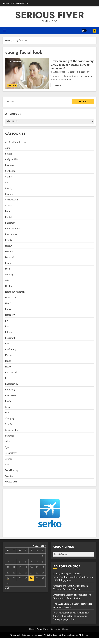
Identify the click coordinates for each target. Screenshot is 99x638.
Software (9, 435)
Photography (11, 383)
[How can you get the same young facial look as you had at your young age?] (27, 73)
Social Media (11, 430)
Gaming (9, 274)
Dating (8, 211)
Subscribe (94, 31)
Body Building (12, 159)
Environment (11, 234)
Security (9, 407)
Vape (7, 464)
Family (8, 245)
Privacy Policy (42, 629)
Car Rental (10, 170)
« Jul (7, 588)
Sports (8, 447)
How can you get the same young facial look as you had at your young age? (72, 64)
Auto (7, 147)
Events (8, 240)
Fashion (9, 251)
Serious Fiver (49, 15)
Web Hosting (11, 470)
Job (6, 320)
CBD (7, 182)
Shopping (10, 418)
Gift (7, 280)
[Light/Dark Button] (84, 30)
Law (7, 326)
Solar (7, 441)
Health (8, 286)
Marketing (10, 349)
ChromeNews (69, 634)
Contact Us (55, 629)
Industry (9, 309)
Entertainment (12, 228)
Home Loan (10, 297)
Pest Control (11, 372)
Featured (9, 257)
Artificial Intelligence (15, 142)
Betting (9, 153)
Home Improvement (15, 291)
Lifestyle (9, 332)
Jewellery (10, 314)
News (8, 366)
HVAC (8, 303)
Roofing (9, 401)
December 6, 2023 (77, 72)
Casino (8, 176)
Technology (10, 452)
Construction (11, 199)
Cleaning (9, 194)
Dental (8, 217)
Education (10, 222)
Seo (7, 412)
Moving (9, 355)
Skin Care (12, 85)
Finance (9, 263)
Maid (7, 343)
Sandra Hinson (59, 72)
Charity (9, 188)
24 (8, 578)
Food (7, 268)
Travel (8, 458)
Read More (57, 85)
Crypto (8, 205)
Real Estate (10, 395)
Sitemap (65, 629)
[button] (4, 30)
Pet (6, 378)
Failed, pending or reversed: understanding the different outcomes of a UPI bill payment (73, 577)
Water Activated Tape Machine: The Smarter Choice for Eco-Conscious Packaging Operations (71, 616)
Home (32, 629)
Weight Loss (11, 481)
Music (8, 360)
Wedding (9, 476)
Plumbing (10, 389)
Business (9, 165)
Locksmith (10, 337)
